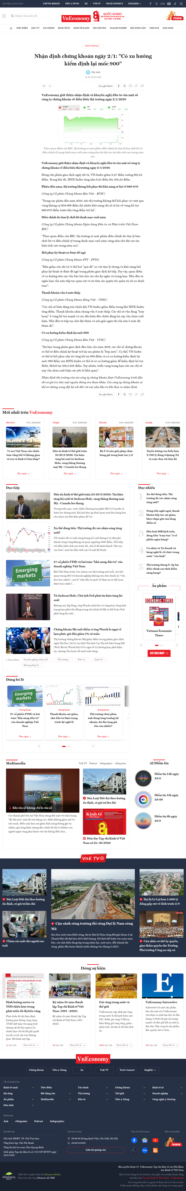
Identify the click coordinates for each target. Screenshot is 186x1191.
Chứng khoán (51, 4)
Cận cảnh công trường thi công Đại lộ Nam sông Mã (92, 926)
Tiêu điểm (22, 28)
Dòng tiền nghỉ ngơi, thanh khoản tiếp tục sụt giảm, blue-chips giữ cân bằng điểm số (163, 517)
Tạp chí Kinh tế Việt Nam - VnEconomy (163, 1178)
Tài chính (48, 28)
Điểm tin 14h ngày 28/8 (167, 776)
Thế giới (154, 28)
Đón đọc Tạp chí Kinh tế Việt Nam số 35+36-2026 (104, 841)
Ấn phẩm (159, 586)
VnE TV (97, 4)
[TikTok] (175, 3)
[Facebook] (150, 3)
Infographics (106, 763)
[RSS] (155, 1150)
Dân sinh (168, 28)
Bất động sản (138, 28)
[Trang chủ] (11, 28)
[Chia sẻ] (142, 86)
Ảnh (6, 1121)
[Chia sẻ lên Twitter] (124, 86)
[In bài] (44, 86)
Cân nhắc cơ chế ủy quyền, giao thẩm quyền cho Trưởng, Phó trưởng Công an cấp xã (159, 946)
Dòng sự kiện (93, 968)
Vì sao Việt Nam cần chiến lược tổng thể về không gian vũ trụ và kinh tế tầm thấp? (23, 455)
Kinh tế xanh (81, 28)
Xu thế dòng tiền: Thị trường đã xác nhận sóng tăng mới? (88, 530)
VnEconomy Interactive (161, 1002)
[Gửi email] (130, 86)
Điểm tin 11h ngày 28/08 (167, 797)
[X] (156, 3)
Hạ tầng (149, 423)
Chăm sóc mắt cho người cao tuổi (23, 943)
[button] (64, 746)
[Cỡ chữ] (49, 86)
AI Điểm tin (159, 763)
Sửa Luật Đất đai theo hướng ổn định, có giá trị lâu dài (104, 800)
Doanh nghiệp (118, 28)
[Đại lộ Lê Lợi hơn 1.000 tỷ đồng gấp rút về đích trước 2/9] (162, 882)
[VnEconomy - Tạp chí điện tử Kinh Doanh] (93, 1059)
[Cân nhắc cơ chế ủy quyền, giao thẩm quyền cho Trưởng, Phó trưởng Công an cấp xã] (162, 924)
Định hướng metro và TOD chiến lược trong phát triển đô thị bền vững (23, 1007)
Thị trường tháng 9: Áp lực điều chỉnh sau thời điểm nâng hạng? (162, 569)
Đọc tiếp (13, 488)
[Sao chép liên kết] (136, 86)
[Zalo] (162, 3)
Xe (86, 4)
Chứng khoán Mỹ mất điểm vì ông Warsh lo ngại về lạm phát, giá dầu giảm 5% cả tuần (87, 632)
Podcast (93, 763)
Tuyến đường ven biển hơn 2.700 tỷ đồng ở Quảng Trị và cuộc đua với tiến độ (163, 455)
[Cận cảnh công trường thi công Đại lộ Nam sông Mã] (93, 894)
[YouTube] (169, 3)
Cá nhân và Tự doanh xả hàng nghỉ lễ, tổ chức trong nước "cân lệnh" (162, 552)
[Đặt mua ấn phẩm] (175, 15)
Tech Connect (114, 4)
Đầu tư (35, 28)
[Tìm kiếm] (12, 16)
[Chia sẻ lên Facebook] (118, 86)
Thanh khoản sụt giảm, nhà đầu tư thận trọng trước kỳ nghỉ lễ (64, 718)
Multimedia (15, 763)
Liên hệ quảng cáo (96, 1150)
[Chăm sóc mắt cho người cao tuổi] (24, 924)
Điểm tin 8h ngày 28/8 (166, 818)
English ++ (134, 4)
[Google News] (181, 3)
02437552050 (78, 1143)
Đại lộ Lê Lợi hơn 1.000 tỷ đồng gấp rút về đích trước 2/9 (160, 901)
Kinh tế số (64, 28)
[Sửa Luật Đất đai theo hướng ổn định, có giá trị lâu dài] (24, 882)
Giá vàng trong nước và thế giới (114, 1004)
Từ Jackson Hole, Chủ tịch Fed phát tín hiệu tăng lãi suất (88, 598)
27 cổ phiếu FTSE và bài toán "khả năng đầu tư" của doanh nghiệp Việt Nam (88, 564)
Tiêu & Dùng (72, 4)
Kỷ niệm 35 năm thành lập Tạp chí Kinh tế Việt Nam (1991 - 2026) (68, 1007)
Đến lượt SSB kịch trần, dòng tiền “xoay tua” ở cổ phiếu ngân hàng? (161, 535)
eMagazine (120, 763)
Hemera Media (53, 1174)
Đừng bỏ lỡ (15, 680)
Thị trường (99, 28)
